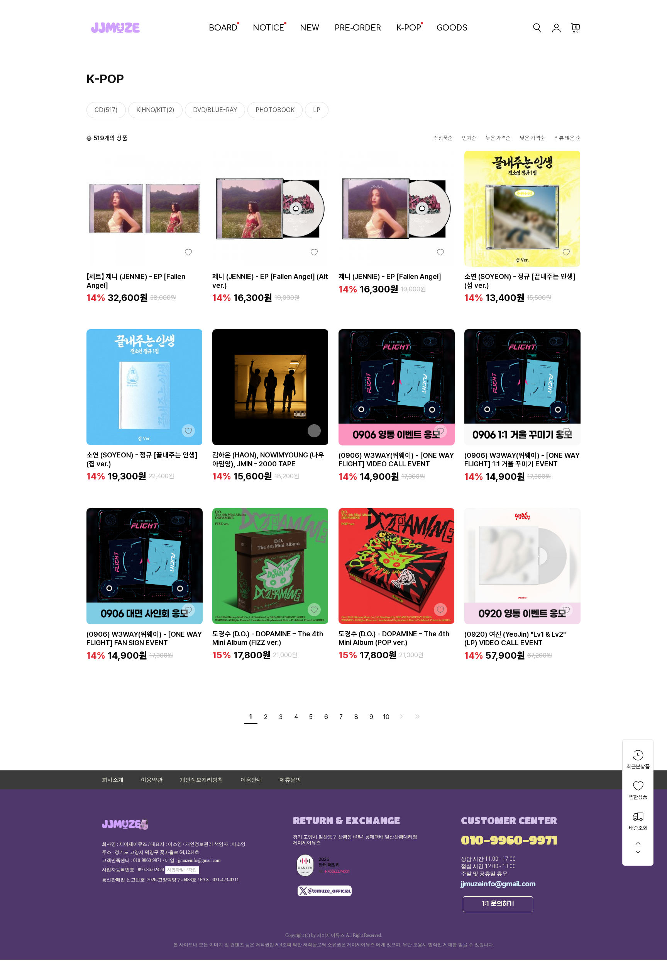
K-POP (408, 28)
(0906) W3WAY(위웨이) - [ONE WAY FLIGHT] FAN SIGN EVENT (144, 638)
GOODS (452, 28)
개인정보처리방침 (201, 780)
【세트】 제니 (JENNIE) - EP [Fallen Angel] (135, 280)
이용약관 (152, 780)
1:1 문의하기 (498, 904)
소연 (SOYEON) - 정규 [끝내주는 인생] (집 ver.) (142, 459)
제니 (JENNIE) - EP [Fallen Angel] (390, 276)
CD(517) (106, 110)
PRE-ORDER (358, 28)
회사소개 (113, 780)
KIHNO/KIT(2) (155, 110)
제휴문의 (290, 780)
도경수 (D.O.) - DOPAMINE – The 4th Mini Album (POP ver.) (394, 638)
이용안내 (251, 780)
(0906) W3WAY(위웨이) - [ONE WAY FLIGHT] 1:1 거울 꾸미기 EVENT (522, 459)
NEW (309, 28)
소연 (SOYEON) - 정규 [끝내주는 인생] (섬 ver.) (520, 280)
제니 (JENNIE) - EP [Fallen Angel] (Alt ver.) (270, 280)
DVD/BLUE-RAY (215, 110)
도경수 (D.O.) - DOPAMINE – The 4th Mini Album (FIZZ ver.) (267, 638)
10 (386, 717)
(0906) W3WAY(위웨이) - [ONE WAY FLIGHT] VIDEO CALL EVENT (396, 459)
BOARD (223, 28)
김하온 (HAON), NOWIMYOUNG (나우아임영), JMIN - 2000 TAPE (268, 459)
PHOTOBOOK (275, 110)
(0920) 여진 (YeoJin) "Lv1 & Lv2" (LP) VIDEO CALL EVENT (515, 638)
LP (316, 110)
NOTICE (268, 28)
